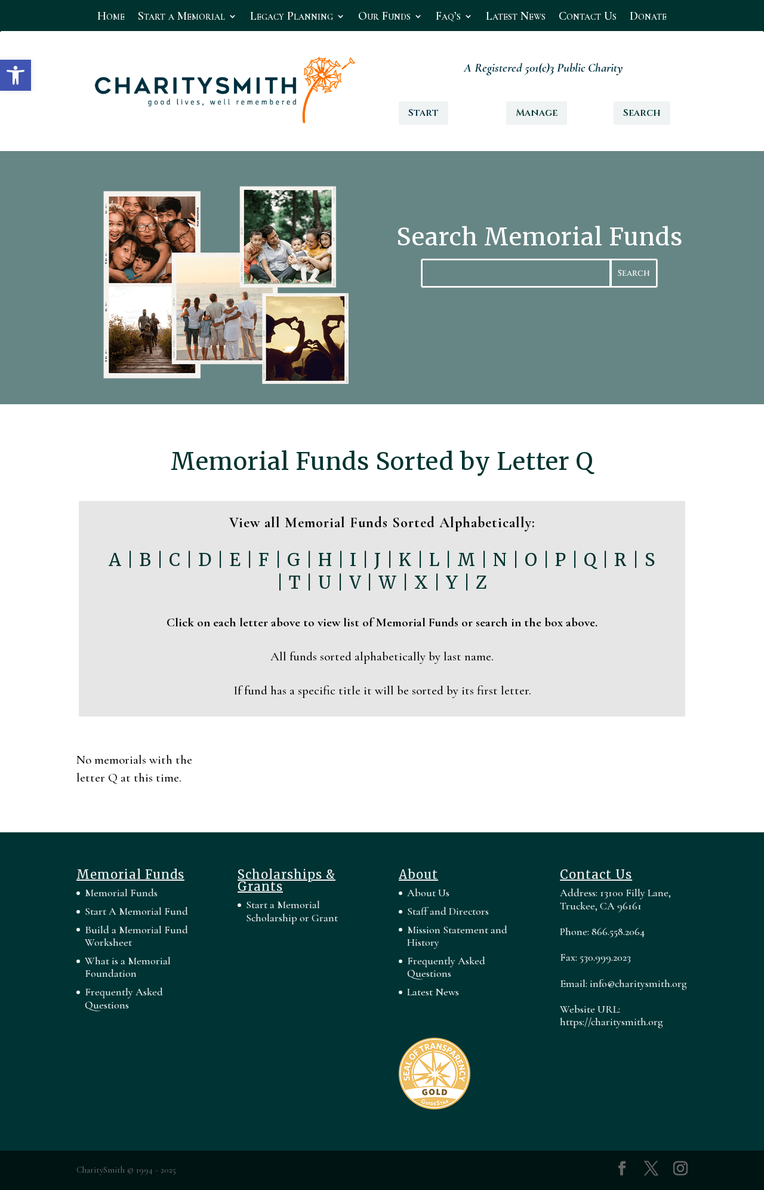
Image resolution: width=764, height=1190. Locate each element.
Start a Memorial (181, 17)
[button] (15, 75)
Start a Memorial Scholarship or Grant (292, 911)
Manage (536, 112)
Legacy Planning (291, 17)
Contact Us (588, 17)
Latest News (516, 17)
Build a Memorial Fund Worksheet (136, 936)
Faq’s (448, 17)
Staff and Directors (448, 911)
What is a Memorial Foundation (128, 967)
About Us (428, 892)
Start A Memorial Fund (136, 911)
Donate (648, 17)
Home (111, 17)
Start (423, 112)
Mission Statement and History (457, 936)
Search (642, 112)
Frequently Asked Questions (124, 998)
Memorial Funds (121, 892)
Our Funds (384, 17)
